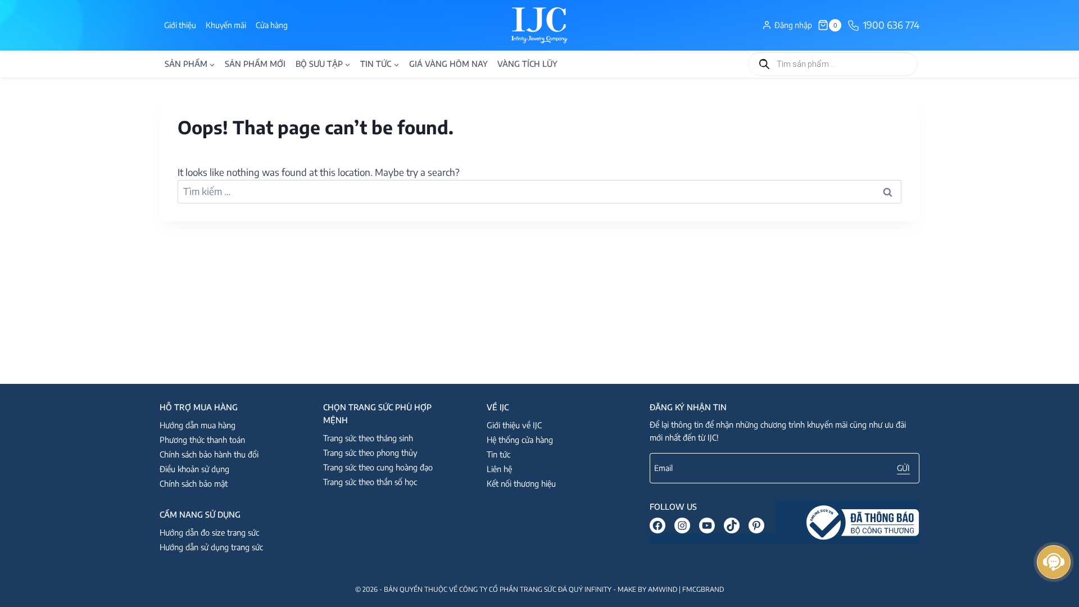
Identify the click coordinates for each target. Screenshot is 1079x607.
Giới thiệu (180, 25)
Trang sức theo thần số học (370, 482)
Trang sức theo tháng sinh (368, 438)
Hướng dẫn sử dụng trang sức (211, 547)
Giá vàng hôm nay (448, 63)
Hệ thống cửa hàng (520, 439)
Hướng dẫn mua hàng (197, 425)
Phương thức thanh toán (202, 439)
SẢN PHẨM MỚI (255, 63)
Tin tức (498, 454)
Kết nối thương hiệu (521, 483)
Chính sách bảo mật (194, 483)
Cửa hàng (272, 25)
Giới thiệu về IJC (514, 425)
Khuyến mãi (226, 25)
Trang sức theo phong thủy (370, 452)
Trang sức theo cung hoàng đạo (378, 467)
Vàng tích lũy (527, 63)
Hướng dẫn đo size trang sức (209, 532)
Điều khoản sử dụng (194, 469)
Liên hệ (499, 469)
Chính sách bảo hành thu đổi (209, 454)
